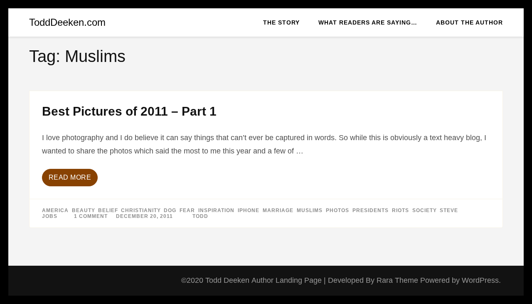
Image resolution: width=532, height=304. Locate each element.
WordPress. (481, 280)
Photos (337, 210)
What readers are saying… (367, 22)
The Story (281, 22)
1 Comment (91, 216)
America (55, 210)
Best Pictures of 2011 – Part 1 (129, 111)
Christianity (140, 210)
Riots (400, 210)
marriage (278, 210)
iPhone (248, 210)
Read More (70, 177)
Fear (187, 210)
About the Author (469, 22)
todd (200, 216)
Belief (108, 210)
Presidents (370, 210)
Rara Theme (398, 280)
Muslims (310, 210)
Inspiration (216, 210)
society (424, 210)
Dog (170, 210)
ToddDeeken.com (67, 22)
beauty (83, 210)
